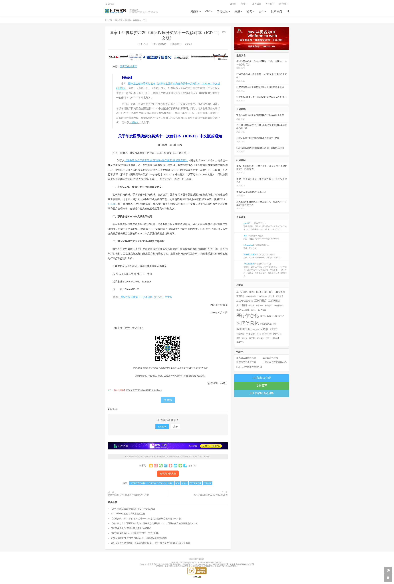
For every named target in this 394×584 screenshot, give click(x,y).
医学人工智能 (242, 309)
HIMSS (259, 292)
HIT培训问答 (251, 296)
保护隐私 (192, 562)
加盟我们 (218, 562)
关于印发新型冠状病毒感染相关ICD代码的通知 (133, 509)
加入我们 (256, 4)
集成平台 (240, 342)
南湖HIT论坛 (243, 329)
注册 (175, 426)
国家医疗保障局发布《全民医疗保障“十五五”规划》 (135, 533)
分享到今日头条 (168, 473)
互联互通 (279, 296)
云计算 (271, 296)
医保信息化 (279, 305)
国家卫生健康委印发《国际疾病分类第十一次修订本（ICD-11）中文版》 (181, 456)
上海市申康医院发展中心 (275, 362)
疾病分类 (207, 483)
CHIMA (243, 292)
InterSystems (262, 296)
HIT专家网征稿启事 (262, 393)
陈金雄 (276, 338)
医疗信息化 (247, 315)
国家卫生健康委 (128, 66)
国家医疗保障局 (270, 358)
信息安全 (259, 305)
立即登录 (162, 426)
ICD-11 (184, 483)
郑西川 (268, 338)
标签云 (244, 4)
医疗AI (253, 310)
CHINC (251, 292)
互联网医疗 (260, 300)
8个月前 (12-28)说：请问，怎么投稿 (256, 246)
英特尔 (244, 338)
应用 (237, 11)
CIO (207, 11)
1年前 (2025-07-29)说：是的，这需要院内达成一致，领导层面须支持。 (262, 256)
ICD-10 (111, 204)
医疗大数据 (265, 316)
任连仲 (252, 305)
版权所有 (177, 564)
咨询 (249, 11)
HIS (265, 292)
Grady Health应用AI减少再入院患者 (211, 495)
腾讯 (238, 338)
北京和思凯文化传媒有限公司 (160, 564)
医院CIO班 (278, 316)
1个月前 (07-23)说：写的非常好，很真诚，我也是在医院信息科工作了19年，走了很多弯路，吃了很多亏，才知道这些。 (265, 226)
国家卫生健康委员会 (246, 358)
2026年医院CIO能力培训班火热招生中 (144, 390)
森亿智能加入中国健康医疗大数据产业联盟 (128, 495)
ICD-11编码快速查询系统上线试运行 (128, 513)
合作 (261, 11)
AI (237, 292)
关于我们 (269, 4)
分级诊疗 (269, 305)
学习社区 (222, 11)
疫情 (259, 334)
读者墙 (233, 4)
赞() (169, 400)
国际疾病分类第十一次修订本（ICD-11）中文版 (146, 297)
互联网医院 (274, 300)
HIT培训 (240, 296)
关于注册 (184, 562)
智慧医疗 (274, 329)
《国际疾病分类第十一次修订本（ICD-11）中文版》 (151, 483)
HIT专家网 (115, 10)
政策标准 (137, 20)
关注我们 (283, 4)
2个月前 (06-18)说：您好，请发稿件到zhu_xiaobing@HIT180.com (261, 237)
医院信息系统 (265, 324)
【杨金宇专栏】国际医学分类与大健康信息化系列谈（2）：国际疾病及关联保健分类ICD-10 (154, 523)
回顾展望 (255, 329)
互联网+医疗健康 (244, 301)
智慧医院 (240, 334)
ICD (177, 483)
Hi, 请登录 (110, 4)
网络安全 (277, 334)
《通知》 (134, 122)
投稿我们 (276, 11)
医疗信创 (262, 310)
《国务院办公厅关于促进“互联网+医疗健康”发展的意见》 (156, 160)
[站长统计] (197, 577)
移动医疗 (267, 333)
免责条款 (201, 562)
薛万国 (252, 338)
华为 (275, 324)
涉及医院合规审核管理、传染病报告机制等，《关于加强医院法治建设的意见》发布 (150, 543)
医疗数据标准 (195, 483)
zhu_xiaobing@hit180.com (201, 564)
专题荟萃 (261, 385)
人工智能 (241, 305)
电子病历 (250, 334)
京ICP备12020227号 (220, 564)
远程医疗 (260, 338)
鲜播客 (194, 11)
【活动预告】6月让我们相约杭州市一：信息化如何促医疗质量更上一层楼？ (147, 518)
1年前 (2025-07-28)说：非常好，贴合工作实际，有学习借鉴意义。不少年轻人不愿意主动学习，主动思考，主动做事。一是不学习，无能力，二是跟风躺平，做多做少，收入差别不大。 (265, 270)
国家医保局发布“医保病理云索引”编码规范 (131, 528)
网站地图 (210, 562)
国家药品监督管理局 (246, 362)
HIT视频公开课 (261, 377)
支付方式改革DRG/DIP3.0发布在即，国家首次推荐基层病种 (139, 538)
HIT (271, 292)
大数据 (264, 329)
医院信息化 (247, 323)
